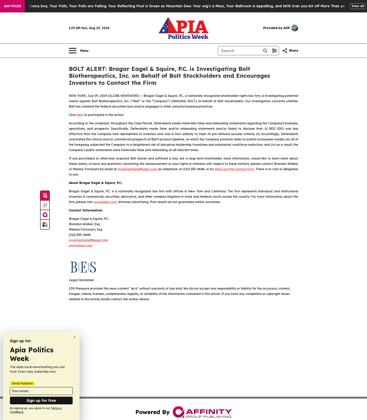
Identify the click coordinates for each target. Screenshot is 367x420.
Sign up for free (41, 400)
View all (358, 6)
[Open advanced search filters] (274, 50)
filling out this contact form (234, 169)
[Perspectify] (45, 205)
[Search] (265, 50)
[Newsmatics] (45, 224)
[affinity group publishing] (45, 215)
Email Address (22, 383)
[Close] (74, 337)
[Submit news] (45, 196)
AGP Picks (12, 6)
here (80, 115)
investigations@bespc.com (137, 169)
